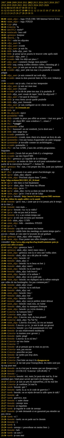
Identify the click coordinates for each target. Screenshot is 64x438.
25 (14, 13)
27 (20, 13)
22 (5, 13)
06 (17, 10)
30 (29, 13)
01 (2, 10)
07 (20, 10)
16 (47, 10)
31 (32, 13)
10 (29, 10)
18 (53, 10)
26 (17, 13)
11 (32, 10)
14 (41, 10)
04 (11, 10)
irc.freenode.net (22, 107)
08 (23, 10)
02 (5, 10)
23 (8, 13)
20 (59, 10)
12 (35, 10)
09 (26, 10)
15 (44, 10)
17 (50, 10)
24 (11, 13)
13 (38, 10)
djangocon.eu (43, 360)
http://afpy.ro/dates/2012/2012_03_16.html (20, 180)
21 (2, 13)
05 (14, 10)
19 (56, 10)
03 (8, 10)
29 (26, 13)
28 (23, 13)
